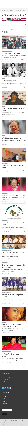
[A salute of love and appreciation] (14, 178)
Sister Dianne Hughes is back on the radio (13, 109)
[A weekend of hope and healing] (14, 235)
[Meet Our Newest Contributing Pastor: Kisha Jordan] (14, 307)
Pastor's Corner (4, 322)
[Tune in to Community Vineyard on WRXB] (14, 205)
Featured (10, 51)
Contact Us (4, 396)
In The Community (4, 163)
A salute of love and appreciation (13, 195)
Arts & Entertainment (5, 51)
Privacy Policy (4, 403)
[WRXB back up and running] (14, 121)
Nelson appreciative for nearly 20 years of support (13, 266)
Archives (3, 400)
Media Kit (3, 401)
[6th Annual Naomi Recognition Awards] (14, 277)
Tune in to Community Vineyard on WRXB (14, 224)
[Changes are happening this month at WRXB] (14, 148)
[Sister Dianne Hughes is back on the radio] (14, 91)
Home (3, 395)
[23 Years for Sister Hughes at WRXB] (14, 337)
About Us (3, 398)
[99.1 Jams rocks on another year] (14, 36)
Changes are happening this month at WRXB (14, 167)
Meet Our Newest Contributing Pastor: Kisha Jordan (12, 325)
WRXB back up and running (11, 138)
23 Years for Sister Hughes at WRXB (12, 355)
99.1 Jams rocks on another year (13, 53)
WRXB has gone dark (9, 81)
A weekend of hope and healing (13, 252)
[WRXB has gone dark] (14, 63)
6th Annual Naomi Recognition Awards (12, 296)
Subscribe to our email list (7, 408)
